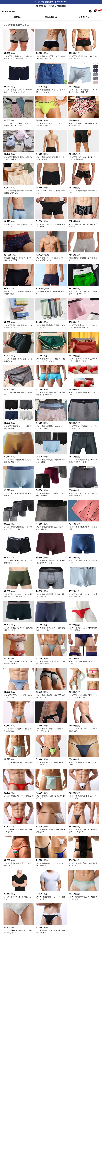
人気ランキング (85, 17)
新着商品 (17, 17)
